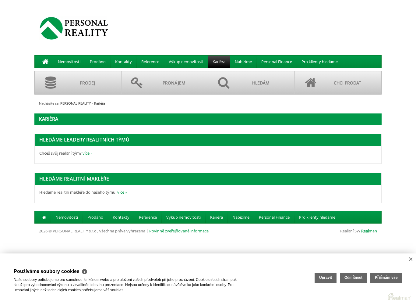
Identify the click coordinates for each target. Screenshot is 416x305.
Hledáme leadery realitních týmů (84, 139)
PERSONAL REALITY (75, 103)
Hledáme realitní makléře (74, 178)
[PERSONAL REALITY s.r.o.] (74, 28)
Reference (150, 61)
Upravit (325, 277)
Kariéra (219, 61)
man (369, 231)
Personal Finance (276, 61)
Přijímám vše (386, 277)
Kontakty (123, 61)
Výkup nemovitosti (186, 61)
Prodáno (98, 61)
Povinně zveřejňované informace (179, 231)
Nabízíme (243, 61)
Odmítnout (353, 277)
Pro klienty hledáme (319, 61)
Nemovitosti (69, 61)
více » (87, 153)
